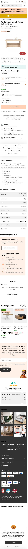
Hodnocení (19, 148)
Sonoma (23, 206)
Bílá (2, 333)
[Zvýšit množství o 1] (23, 101)
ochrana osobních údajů (15, 538)
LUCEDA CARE (18, 95)
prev (21, 306)
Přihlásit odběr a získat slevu (6, 370)
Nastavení (9, 546)
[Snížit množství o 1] (18, 101)
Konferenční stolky (22, 194)
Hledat (24, 5)
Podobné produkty (16, 151)
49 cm (24, 210)
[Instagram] (18, 449)
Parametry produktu (15, 145)
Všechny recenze (19, 389)
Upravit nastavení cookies (13, 497)
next (24, 306)
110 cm (24, 214)
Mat (25, 225)
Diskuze (6, 151)
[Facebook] (15, 449)
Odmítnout (17, 546)
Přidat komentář (12, 294)
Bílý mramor (7, 333)
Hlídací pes (23, 111)
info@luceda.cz (21, 444)
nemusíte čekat (10, 138)
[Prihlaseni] (19, 2)
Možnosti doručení (5, 91)
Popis (6, 145)
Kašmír (12, 333)
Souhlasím (14, 542)
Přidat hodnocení (9, 247)
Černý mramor (9, 333)
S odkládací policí (21, 221)
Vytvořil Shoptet (5, 499)
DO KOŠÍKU (16, 107)
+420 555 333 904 (15, 118)
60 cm (24, 217)
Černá (4, 333)
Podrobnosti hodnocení (6, 28)
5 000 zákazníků (19, 130)
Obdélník (23, 228)
